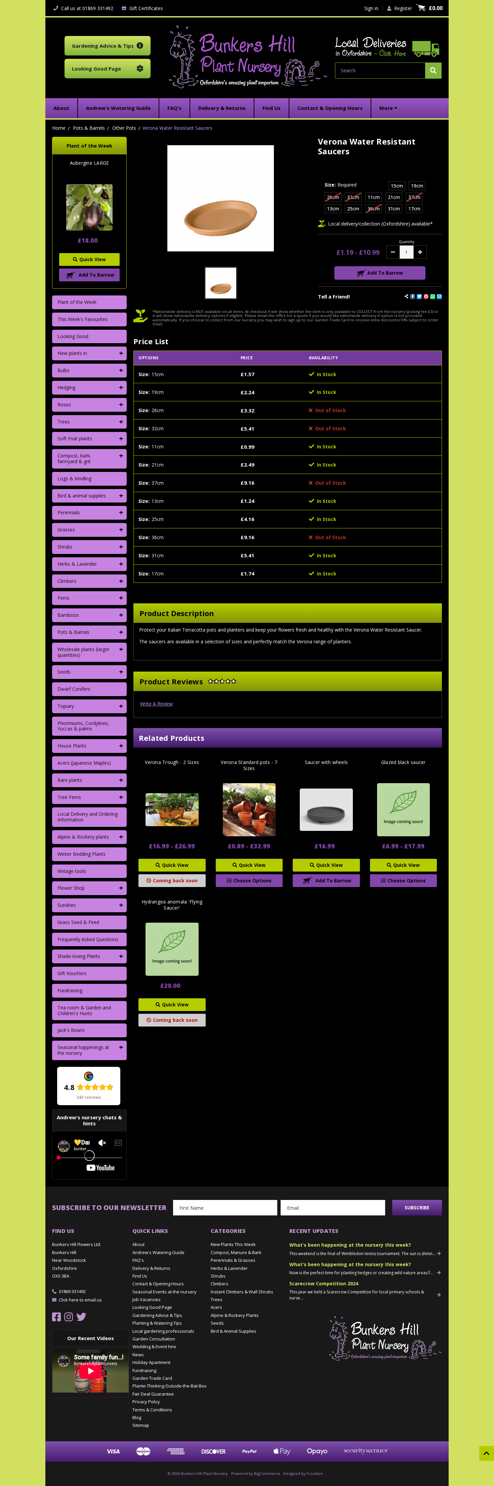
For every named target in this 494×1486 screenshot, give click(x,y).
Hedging (66, 387)
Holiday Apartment (151, 1362)
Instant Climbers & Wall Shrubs (242, 1292)
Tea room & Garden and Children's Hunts (84, 1010)
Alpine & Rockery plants (83, 837)
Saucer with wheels (326, 762)
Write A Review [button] (156, 703)
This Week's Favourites (82, 319)
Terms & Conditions (152, 1410)
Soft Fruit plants (74, 438)
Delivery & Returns (151, 1268)
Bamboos (68, 615)
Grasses (66, 529)
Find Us (139, 1276)
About (138, 1244)
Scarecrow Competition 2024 (323, 1283)
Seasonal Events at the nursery (164, 1292)
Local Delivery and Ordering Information (87, 817)
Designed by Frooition (303, 1473)
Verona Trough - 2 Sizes (172, 762)
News (138, 1355)
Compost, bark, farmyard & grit (74, 458)
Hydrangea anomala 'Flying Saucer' (171, 905)
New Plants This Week (233, 1244)
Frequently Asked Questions (87, 939)
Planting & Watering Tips (157, 1323)
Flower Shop (71, 888)
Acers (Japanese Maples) (84, 763)
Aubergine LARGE (89, 163)
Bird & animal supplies (81, 495)
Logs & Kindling (74, 478)
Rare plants (69, 780)
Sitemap (140, 1425)
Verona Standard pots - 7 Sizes (249, 765)
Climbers (66, 581)
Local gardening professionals (163, 1331)
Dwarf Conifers (73, 689)
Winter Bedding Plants (81, 854)
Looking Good (72, 336)
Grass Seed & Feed (78, 922)
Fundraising (69, 990)
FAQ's (138, 1260)
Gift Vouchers (72, 973)
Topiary (65, 706)
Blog (136, 1417)
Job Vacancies (146, 1299)
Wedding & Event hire (154, 1346)
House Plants (71, 745)
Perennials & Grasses (233, 1260)
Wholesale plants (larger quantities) (83, 652)
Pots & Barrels (73, 632)
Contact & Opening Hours (158, 1284)
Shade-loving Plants (78, 956)
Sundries (66, 905)
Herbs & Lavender (77, 564)
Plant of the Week (76, 302)
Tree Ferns (69, 797)
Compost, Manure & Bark (236, 1252)
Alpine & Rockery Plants (235, 1315)
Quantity (406, 241)
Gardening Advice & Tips (157, 1315)
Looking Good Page (152, 1307)
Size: (341, 185)
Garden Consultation (153, 1339)
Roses (64, 404)
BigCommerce (267, 1473)
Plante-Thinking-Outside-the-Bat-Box (169, 1386)
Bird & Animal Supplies (233, 1331)
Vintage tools (71, 871)
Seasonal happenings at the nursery (83, 1050)
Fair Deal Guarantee (153, 1394)
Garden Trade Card (152, 1378)
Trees (63, 421)
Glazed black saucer (403, 762)
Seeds (64, 672)
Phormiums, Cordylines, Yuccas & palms (83, 726)
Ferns (63, 598)
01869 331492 (72, 1291)
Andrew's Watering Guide (158, 1252)
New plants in (72, 353)
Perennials (68, 512)
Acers (216, 1307)
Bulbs (63, 370)
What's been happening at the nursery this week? (350, 1245)
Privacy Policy (146, 1402)
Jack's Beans (71, 1030)
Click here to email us (80, 1300)
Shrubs (64, 547)
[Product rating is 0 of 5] (222, 681)
